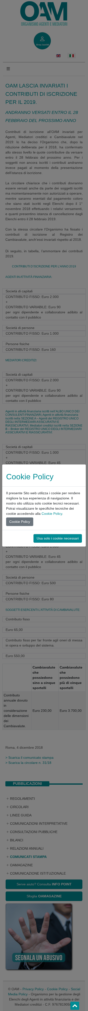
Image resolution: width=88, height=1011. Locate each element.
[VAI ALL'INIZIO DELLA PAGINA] (74, 1006)
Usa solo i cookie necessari (58, 538)
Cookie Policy (52, 514)
